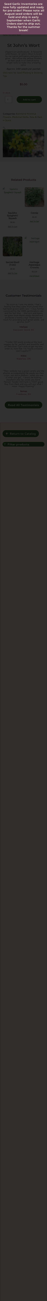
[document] (23, 650)
